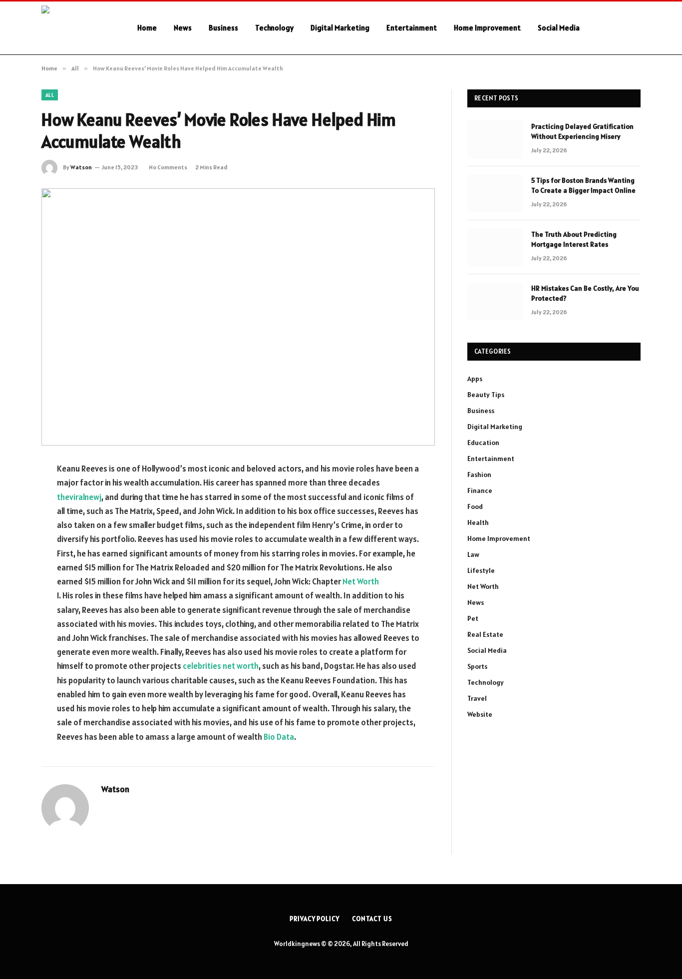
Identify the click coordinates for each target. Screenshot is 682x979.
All (49, 94)
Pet (472, 618)
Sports (477, 666)
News (183, 27)
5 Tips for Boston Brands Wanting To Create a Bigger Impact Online (583, 185)
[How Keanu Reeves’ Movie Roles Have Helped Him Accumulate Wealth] (238, 317)
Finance (479, 490)
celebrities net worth (221, 665)
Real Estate (485, 634)
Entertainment (411, 27)
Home (147, 27)
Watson (81, 167)
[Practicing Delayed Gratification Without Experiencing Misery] (494, 139)
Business (223, 27)
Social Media (559, 27)
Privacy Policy (315, 919)
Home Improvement (487, 27)
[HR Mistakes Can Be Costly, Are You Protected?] (494, 301)
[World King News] (76, 27)
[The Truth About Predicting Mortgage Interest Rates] (494, 247)
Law (473, 554)
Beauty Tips (485, 394)
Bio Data (279, 736)
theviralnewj (79, 496)
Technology (274, 27)
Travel (477, 698)
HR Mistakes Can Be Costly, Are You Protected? (585, 293)
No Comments (168, 167)
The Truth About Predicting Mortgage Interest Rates (574, 239)
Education (483, 442)
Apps (474, 378)
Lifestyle (481, 570)
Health (478, 522)
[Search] (640, 28)
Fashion (479, 474)
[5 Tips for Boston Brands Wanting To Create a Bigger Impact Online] (494, 193)
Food (475, 506)
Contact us (372, 919)
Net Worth (360, 581)
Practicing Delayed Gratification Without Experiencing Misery (582, 131)
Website (479, 714)
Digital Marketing (340, 27)
